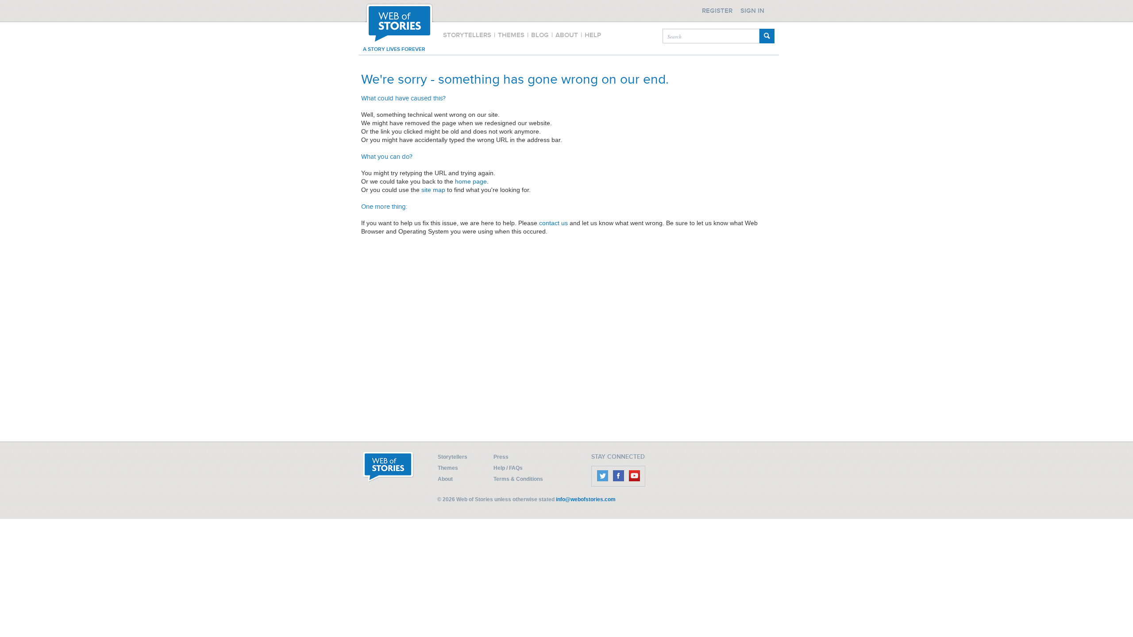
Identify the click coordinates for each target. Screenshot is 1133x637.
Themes (448, 468)
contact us (553, 222)
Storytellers (452, 457)
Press (501, 457)
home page (471, 181)
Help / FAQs (508, 468)
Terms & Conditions (518, 479)
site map (433, 189)
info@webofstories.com (586, 499)
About (445, 479)
